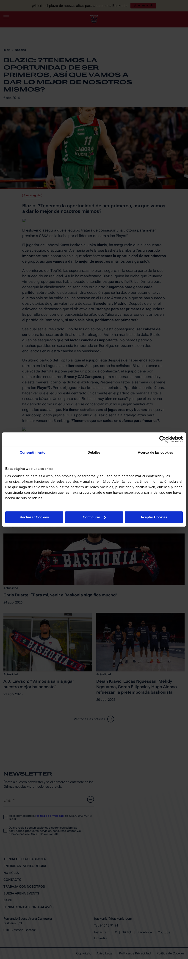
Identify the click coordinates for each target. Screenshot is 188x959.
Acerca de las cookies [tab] (155, 452)
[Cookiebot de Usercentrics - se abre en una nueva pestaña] (163, 439)
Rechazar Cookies (34, 517)
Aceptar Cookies (154, 517)
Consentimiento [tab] (32, 452)
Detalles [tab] (94, 452)
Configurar (91, 517)
